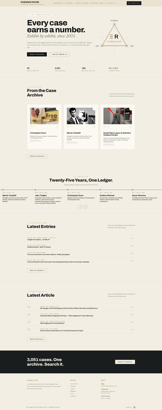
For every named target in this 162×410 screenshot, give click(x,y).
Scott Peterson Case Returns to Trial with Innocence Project (61, 330)
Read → (133, 238)
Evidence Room (32, 3)
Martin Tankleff (73, 133)
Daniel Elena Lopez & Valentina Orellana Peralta (117, 134)
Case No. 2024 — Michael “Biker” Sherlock (52, 321)
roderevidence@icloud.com (109, 386)
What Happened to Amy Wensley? (52, 323)
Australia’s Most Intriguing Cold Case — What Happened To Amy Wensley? (66, 316)
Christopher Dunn (38, 133)
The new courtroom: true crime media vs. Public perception (48, 254)
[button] (59, 3)
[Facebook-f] (134, 407)
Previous (80, 207)
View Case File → (35, 140)
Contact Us (111, 3)
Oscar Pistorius (139, 195)
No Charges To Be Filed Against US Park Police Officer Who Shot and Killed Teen (69, 308)
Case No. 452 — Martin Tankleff (36, 245)
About (101, 3)
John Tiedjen (41, 195)
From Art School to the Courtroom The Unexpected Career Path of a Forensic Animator (58, 262)
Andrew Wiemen (107, 195)
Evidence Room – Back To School (39, 247)
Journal (85, 3)
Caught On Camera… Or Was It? (38, 239)
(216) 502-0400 (105, 393)
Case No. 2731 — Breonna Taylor (49, 306)
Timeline (78, 3)
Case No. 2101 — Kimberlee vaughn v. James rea (41, 237)
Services (69, 3)
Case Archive (58, 3)
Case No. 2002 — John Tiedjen (36, 260)
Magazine (94, 3)
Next (86, 207)
